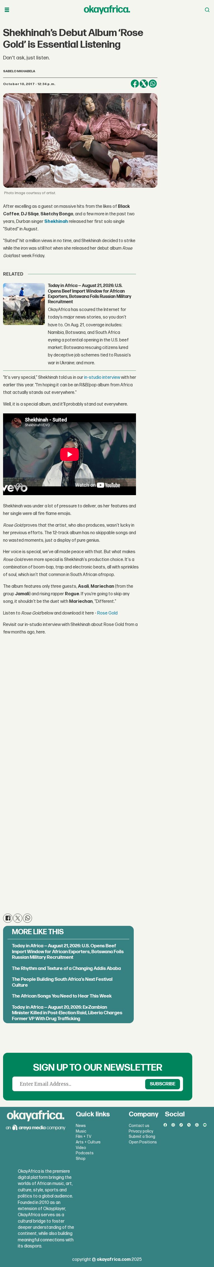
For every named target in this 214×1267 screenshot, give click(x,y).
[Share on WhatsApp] (153, 84)
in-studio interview (102, 377)
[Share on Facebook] (135, 84)
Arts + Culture (88, 1142)
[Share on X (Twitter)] (144, 84)
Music (81, 1131)
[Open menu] (7, 10)
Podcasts (85, 1153)
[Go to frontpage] (107, 9)
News (81, 1125)
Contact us (139, 1125)
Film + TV (83, 1136)
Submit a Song (142, 1136)
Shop (81, 1158)
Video (81, 1147)
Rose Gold (107, 613)
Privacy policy (141, 1131)
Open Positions (143, 1142)
